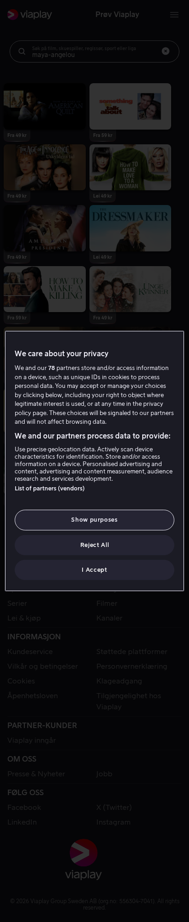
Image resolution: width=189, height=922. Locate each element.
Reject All (94, 545)
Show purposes (94, 520)
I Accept (94, 570)
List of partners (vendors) (50, 488)
